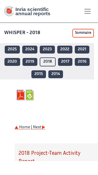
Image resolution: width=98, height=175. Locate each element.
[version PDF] (21, 95)
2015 (38, 74)
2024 (29, 49)
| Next (36, 127)
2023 (47, 49)
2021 (82, 49)
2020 (12, 61)
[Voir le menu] (87, 11)
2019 (30, 61)
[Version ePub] (30, 95)
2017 (65, 61)
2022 (64, 49)
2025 (12, 49)
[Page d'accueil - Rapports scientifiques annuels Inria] (29, 11)
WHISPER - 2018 (22, 33)
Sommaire (83, 33)
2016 (82, 61)
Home (24, 127)
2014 (55, 74)
